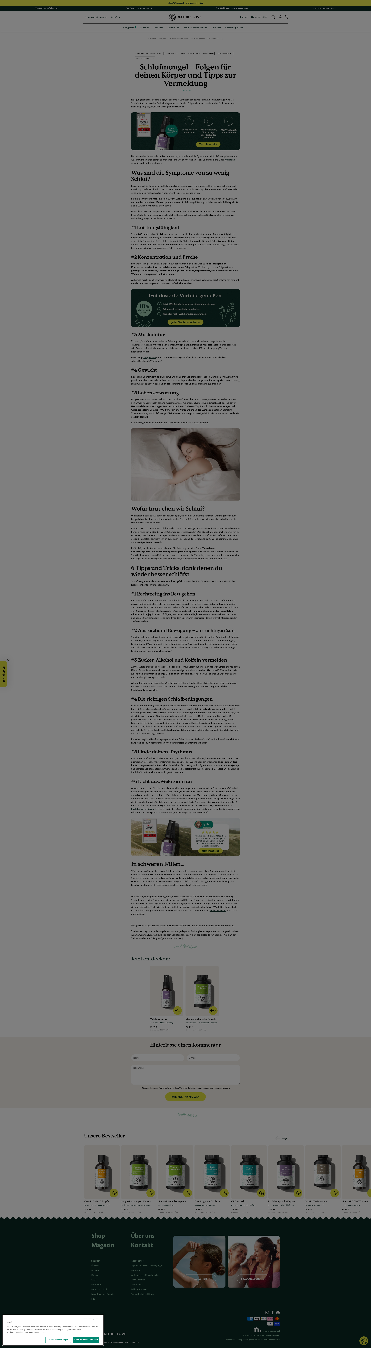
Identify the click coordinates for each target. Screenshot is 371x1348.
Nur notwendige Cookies (92, 1319)
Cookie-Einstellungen (58, 1339)
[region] (53, 1330)
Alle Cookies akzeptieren (86, 1339)
